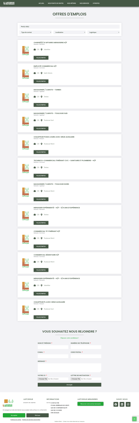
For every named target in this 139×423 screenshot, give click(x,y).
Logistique (41, 91)
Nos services (84, 3)
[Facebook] (115, 404)
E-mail (40, 352)
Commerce (42, 68)
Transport (41, 138)
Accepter (14, 415)
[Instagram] (128, 404)
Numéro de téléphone (80, 343)
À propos (96, 3)
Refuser (37, 415)
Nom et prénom (44, 343)
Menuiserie (42, 44)
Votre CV (42, 375)
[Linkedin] (122, 404)
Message (41, 361)
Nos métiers (71, 3)
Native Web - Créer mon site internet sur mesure (69, 421)
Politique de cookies (15, 419)
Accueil (41, 3)
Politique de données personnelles (31, 419)
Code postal (76, 352)
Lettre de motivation (80, 375)
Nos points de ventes (55, 3)
